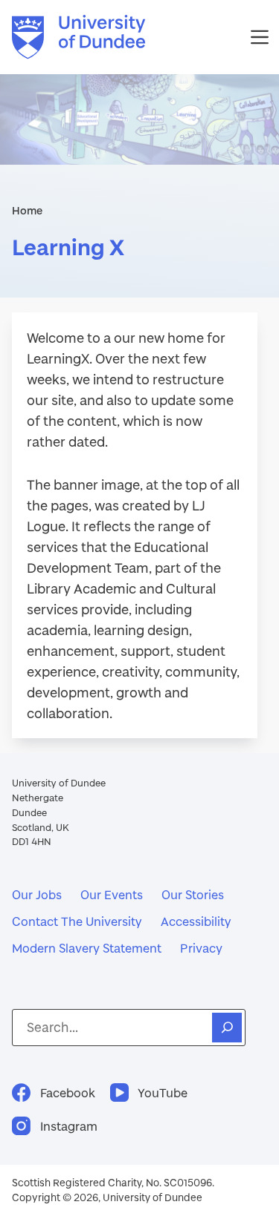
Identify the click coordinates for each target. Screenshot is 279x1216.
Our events (111, 894)
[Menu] (260, 37)
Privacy (201, 948)
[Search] (227, 1027)
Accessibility (196, 921)
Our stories (192, 894)
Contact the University (77, 921)
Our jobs (37, 894)
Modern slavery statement (86, 948)
